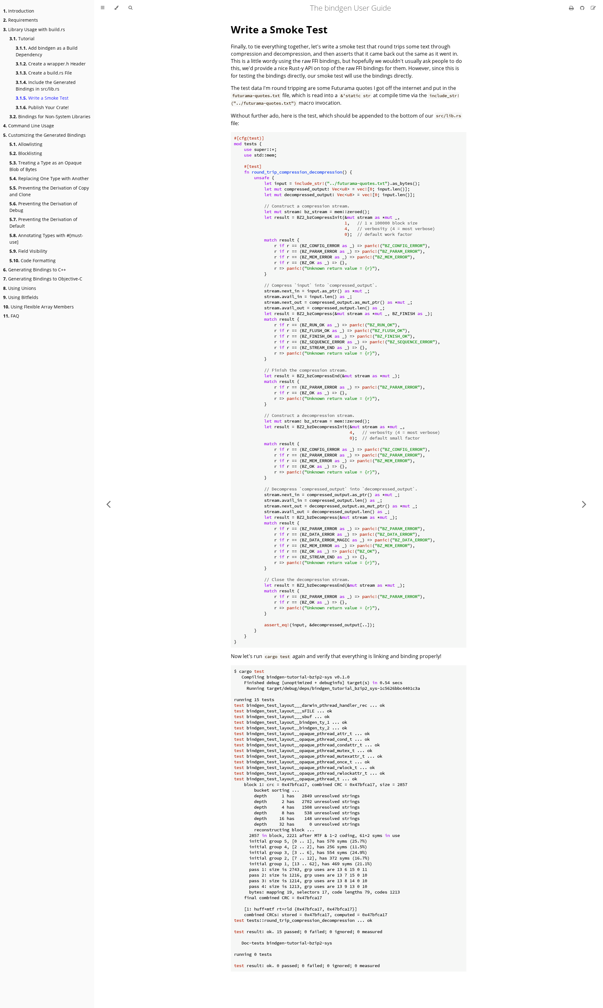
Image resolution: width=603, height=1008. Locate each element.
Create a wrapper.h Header (51, 64)
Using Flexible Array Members (38, 307)
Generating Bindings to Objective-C (42, 279)
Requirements (20, 20)
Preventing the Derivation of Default (43, 222)
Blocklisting (25, 153)
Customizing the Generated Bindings (44, 135)
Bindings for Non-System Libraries (49, 116)
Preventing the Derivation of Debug (43, 207)
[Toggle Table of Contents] (102, 8)
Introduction (18, 11)
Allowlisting (25, 144)
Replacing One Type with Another (49, 178)
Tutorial (22, 39)
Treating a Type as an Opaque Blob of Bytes (45, 166)
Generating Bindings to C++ (34, 270)
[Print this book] (572, 7)
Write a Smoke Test (42, 98)
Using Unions (19, 288)
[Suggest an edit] (593, 7)
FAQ (11, 316)
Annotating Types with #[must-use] (46, 238)
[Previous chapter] (108, 504)
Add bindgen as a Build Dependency (47, 51)
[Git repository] (583, 7)
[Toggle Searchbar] (130, 8)
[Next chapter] (584, 504)
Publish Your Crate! (42, 107)
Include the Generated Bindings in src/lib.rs (46, 85)
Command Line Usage (28, 126)
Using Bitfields (20, 297)
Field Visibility (28, 251)
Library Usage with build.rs (34, 29)
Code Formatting (32, 260)
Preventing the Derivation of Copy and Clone (49, 191)
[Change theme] (116, 8)
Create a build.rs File (44, 73)
